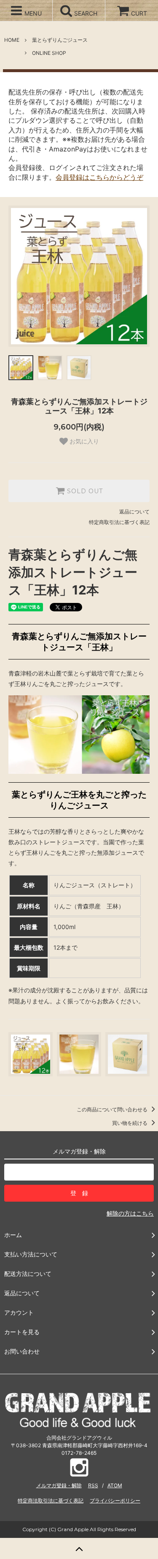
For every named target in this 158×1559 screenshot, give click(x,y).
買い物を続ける (130, 1123)
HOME (11, 40)
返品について (134, 511)
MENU (32, 13)
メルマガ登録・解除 (59, 1485)
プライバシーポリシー (115, 1500)
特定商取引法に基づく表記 (119, 522)
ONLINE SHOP (49, 53)
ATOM (114, 1485)
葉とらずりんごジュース (60, 40)
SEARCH (84, 13)
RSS (93, 1485)
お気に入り (83, 441)
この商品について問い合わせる (113, 1109)
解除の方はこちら (130, 1213)
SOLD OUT (84, 491)
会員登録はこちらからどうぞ (99, 177)
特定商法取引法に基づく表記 (50, 1500)
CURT (139, 13)
